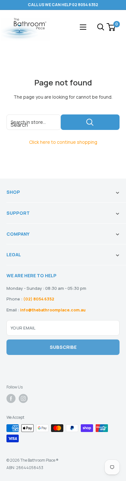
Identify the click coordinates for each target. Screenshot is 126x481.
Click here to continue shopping (63, 142)
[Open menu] (83, 27)
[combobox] (33, 122)
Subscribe (63, 347)
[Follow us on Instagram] (23, 398)
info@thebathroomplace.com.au (53, 310)
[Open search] (100, 27)
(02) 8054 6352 (38, 299)
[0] (111, 27)
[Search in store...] (90, 122)
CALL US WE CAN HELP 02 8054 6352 (63, 4)
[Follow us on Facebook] (11, 398)
